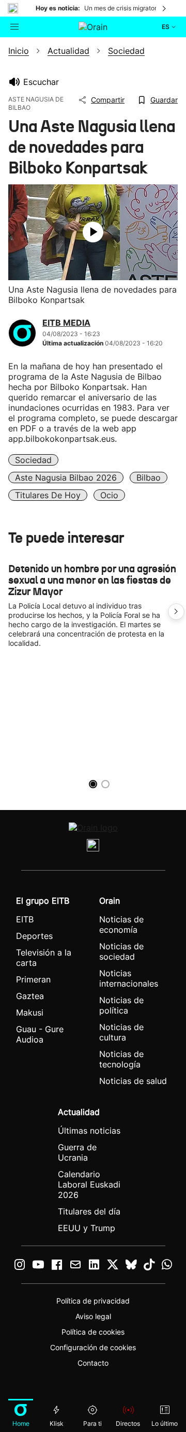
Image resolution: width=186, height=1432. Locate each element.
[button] (176, 611)
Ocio (109, 495)
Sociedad (33, 460)
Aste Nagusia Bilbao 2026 (66, 477)
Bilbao (148, 477)
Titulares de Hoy (48, 495)
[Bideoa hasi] (93, 232)
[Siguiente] (165, 8)
